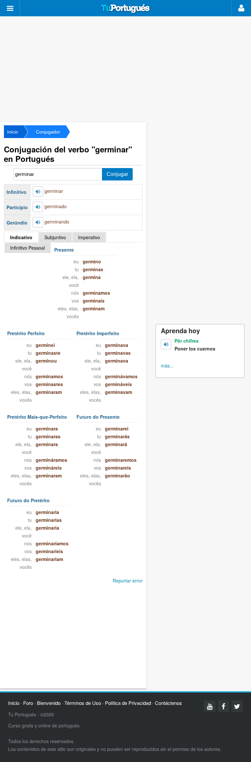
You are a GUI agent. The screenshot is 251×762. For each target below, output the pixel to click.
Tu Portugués (125, 9)
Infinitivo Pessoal (27, 247)
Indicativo (21, 237)
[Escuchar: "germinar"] (38, 191)
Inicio (12, 131)
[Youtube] (209, 706)
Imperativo (89, 237)
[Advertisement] (125, 68)
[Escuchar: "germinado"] (38, 207)
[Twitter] (237, 706)
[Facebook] (223, 706)
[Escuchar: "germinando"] (38, 222)
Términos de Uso (82, 702)
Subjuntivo (55, 237)
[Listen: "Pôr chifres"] (166, 344)
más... (167, 365)
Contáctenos (168, 702)
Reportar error (127, 580)
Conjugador (48, 131)
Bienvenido (48, 702)
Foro (28, 702)
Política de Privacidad (128, 702)
